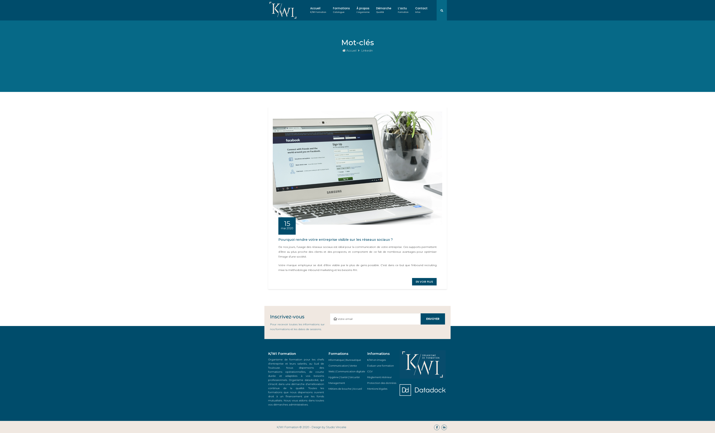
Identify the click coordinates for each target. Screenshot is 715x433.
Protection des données (381, 382)
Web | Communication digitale (346, 371)
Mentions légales (377, 388)
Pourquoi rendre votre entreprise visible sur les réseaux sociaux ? (335, 240)
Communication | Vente (342, 365)
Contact (421, 10)
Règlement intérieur (379, 377)
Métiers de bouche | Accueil (345, 388)
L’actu (403, 10)
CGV (370, 371)
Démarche (383, 10)
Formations (341, 10)
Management (336, 382)
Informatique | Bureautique (344, 359)
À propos (363, 10)
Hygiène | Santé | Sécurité (344, 377)
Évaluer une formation (380, 365)
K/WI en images (376, 359)
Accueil (318, 10)
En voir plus (424, 282)
